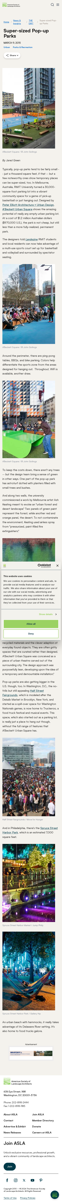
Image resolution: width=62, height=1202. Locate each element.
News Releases (12, 1132)
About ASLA (10, 1114)
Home (6, 22)
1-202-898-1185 (16, 1106)
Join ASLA (38, 1114)
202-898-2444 (20, 1102)
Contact (8, 1120)
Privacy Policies (27, 1198)
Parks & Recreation (23, 47)
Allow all (31, 624)
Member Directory (43, 1120)
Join (9, 1166)
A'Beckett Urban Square (17, 209)
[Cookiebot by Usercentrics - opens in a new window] (38, 566)
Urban (7, 47)
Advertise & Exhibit (15, 1126)
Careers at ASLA (41, 1132)
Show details (46, 614)
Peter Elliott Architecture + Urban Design (28, 204)
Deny (31, 633)
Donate (36, 1126)
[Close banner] (57, 566)
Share (13, 55)
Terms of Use (10, 1198)
